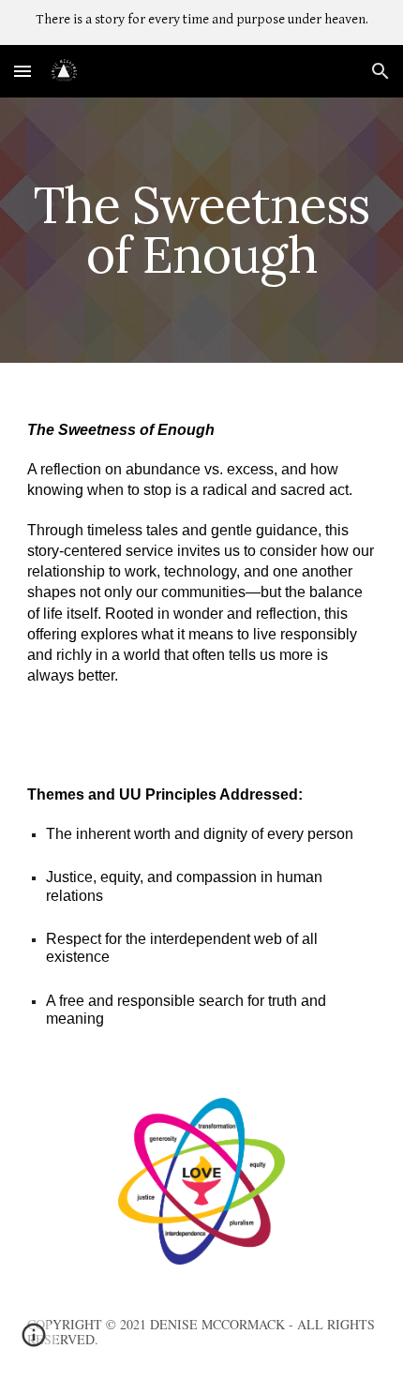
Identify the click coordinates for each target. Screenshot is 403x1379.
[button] (22, 71)
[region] (201, 22)
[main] (202, 230)
